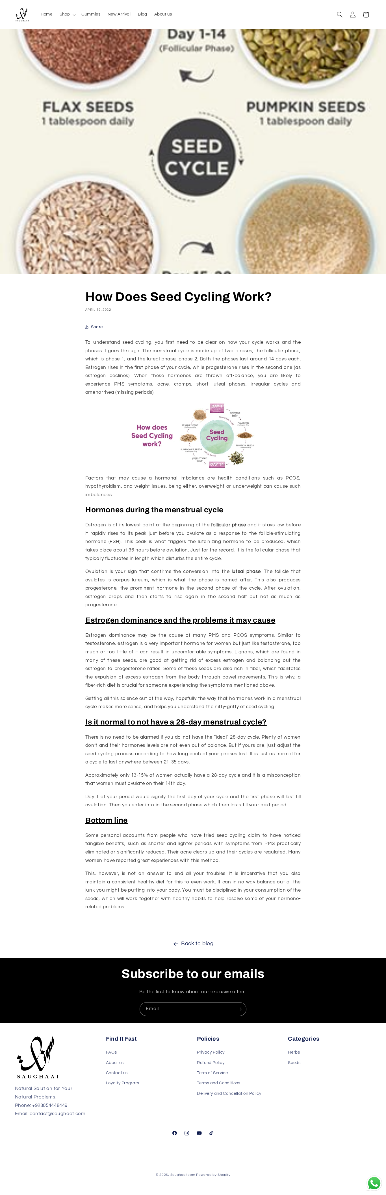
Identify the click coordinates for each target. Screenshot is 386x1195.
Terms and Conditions (218, 1083)
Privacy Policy (211, 1052)
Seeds (294, 1063)
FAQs (111, 1052)
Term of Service (212, 1073)
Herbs (294, 1052)
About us (115, 1063)
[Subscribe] (239, 1009)
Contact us (117, 1073)
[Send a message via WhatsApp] (374, 1183)
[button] (67, 14)
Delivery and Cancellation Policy (229, 1093)
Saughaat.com (182, 1174)
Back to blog (197, 943)
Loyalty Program (122, 1083)
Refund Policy (210, 1063)
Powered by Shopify (213, 1174)
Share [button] (97, 327)
